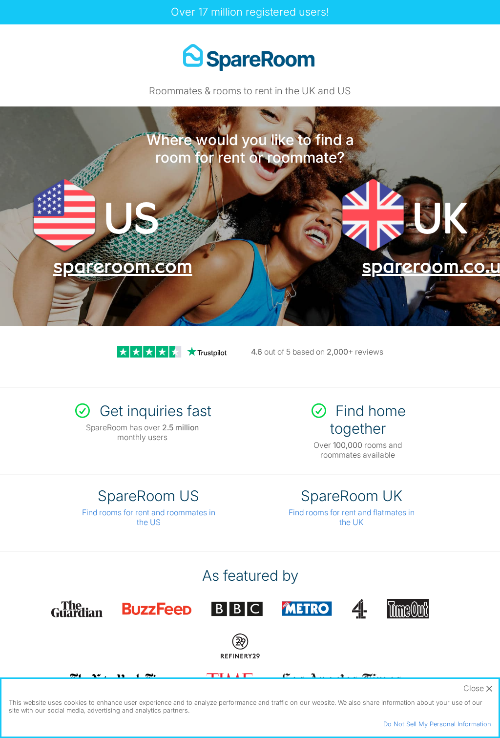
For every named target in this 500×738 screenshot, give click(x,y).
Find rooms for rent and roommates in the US (148, 517)
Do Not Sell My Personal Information (437, 724)
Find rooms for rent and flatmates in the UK (352, 517)
